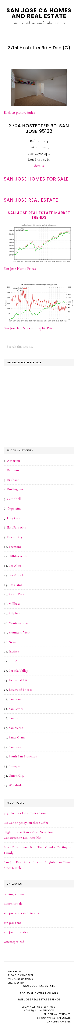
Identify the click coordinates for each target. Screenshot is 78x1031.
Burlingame (15, 489)
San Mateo (16, 728)
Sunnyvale (16, 766)
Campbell (14, 499)
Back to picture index (19, 112)
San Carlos (16, 709)
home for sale (13, 903)
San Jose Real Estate (31, 200)
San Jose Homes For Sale (36, 179)
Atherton (13, 460)
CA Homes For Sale (59, 1021)
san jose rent (12, 923)
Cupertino (14, 508)
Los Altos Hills (19, 575)
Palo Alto (15, 661)
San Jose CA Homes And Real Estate (39, 13)
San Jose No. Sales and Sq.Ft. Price (29, 328)
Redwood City (19, 680)
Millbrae (14, 604)
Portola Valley (18, 670)
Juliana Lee (29, 1006)
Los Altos (15, 565)
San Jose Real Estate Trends (39, 999)
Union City (16, 775)
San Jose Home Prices (20, 268)
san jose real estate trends (21, 913)
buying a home (14, 894)
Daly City (13, 518)
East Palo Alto (16, 527)
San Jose (14, 718)
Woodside (16, 785)
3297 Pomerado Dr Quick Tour (25, 813)
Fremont (15, 546)
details (39, 165)
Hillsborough (18, 556)
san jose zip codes (16, 932)
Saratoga (15, 747)
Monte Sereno (18, 623)
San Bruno (16, 699)
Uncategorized (14, 941)
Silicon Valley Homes (57, 1014)
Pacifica (14, 651)
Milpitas (14, 613)
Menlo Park (16, 594)
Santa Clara (17, 737)
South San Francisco (23, 756)
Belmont (13, 470)
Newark (14, 642)
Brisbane (13, 480)
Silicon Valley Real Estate (53, 1017)
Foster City (14, 537)
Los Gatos (15, 585)
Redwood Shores (20, 689)
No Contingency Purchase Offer (26, 822)
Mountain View (19, 632)
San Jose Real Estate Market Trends (39, 215)
